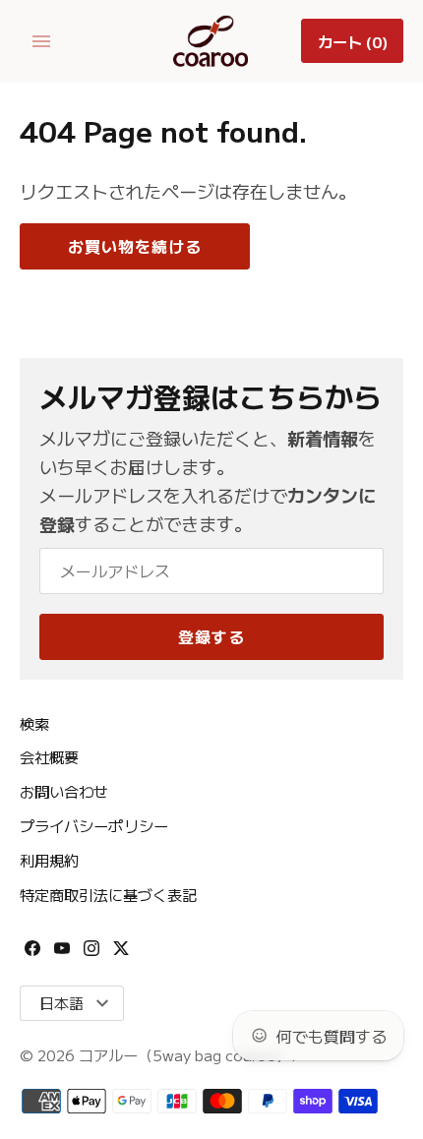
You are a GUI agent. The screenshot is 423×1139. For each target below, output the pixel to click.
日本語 (61, 1002)
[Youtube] (62, 954)
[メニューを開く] (41, 41)
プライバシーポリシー (94, 825)
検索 (34, 723)
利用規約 (49, 859)
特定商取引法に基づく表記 (108, 894)
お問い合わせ (64, 791)
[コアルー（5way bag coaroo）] (212, 41)
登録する (211, 636)
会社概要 (49, 756)
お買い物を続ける (135, 246)
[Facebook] (32, 954)
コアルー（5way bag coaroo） (185, 1054)
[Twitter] (121, 954)
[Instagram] (91, 954)
